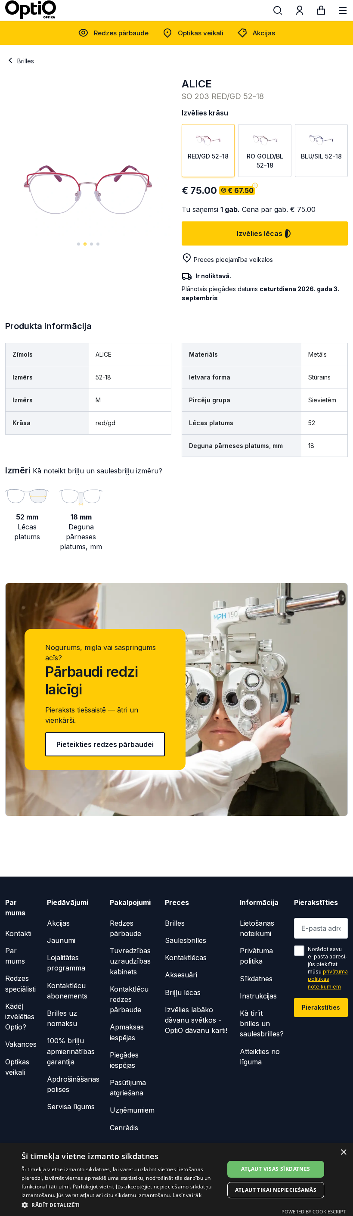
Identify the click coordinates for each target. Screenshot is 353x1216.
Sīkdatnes (256, 978)
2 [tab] (85, 244)
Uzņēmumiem (132, 1110)
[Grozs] (321, 12)
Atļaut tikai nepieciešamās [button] (275, 1190)
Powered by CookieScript (314, 1211)
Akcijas (264, 33)
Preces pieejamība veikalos (233, 259)
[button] (121, 1205)
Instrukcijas (258, 996)
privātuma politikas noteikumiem (328, 979)
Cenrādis (124, 1127)
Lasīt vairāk (187, 1195)
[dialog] (176, 1179)
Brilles (25, 61)
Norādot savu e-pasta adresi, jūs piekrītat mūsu (328, 968)
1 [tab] (78, 244)
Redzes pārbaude (121, 33)
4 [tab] (97, 244)
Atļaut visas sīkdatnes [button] (275, 1168)
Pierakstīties (321, 1007)
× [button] (343, 1152)
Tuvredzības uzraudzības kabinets (130, 961)
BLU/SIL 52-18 (321, 156)
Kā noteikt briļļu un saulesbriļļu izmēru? (97, 470)
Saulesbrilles (185, 940)
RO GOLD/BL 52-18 (265, 160)
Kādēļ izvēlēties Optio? (19, 1016)
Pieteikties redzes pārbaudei (105, 744)
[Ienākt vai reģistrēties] (299, 12)
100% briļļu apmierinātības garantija (71, 1051)
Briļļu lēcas (183, 992)
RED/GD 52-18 (208, 156)
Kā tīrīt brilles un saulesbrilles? (262, 1023)
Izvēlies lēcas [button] (259, 233)
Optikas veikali (200, 33)
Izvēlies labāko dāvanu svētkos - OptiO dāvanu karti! (196, 1020)
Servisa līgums (71, 1106)
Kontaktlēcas (186, 957)
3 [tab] (91, 244)
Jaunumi (61, 940)
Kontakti (18, 933)
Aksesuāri (181, 974)
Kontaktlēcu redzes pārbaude (129, 999)
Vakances (21, 1044)
